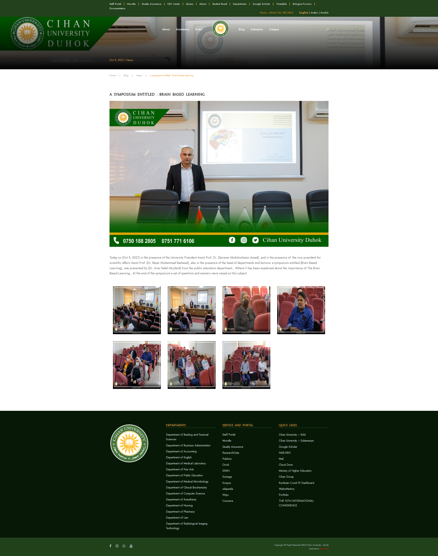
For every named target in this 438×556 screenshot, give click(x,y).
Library (189, 4)
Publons (227, 459)
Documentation (117, 8)
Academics (182, 29)
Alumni (202, 4)
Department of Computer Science (185, 493)
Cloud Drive (286, 465)
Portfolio (284, 495)
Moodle (131, 4)
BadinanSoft (324, 548)
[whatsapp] (124, 546)
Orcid (225, 465)
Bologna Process (302, 4)
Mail (281, 459)
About (166, 29)
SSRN (225, 471)
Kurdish (324, 13)
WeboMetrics (286, 489)
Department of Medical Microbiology (187, 481)
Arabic (314, 13)
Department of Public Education (184, 475)
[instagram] (117, 546)
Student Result (219, 4)
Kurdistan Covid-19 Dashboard (296, 483)
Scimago (227, 477)
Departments (240, 4)
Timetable (281, 4)
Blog (241, 29)
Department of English (179, 457)
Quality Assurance (151, 4)
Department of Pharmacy (180, 512)
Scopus (226, 483)
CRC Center (173, 4)
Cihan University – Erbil (292, 435)
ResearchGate (230, 453)
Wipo (225, 495)
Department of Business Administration (188, 445)
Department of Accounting (181, 451)
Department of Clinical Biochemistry (186, 487)
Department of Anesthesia (181, 499)
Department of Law (177, 518)
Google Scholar (261, 4)
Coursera (227, 501)
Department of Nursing (179, 505)
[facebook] (110, 546)
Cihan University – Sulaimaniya (296, 441)
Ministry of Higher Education (295, 471)
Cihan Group (286, 477)
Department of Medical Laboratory (186, 463)
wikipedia (227, 489)
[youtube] (131, 546)
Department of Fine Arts (180, 469)
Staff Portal (115, 4)
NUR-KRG (285, 453)
